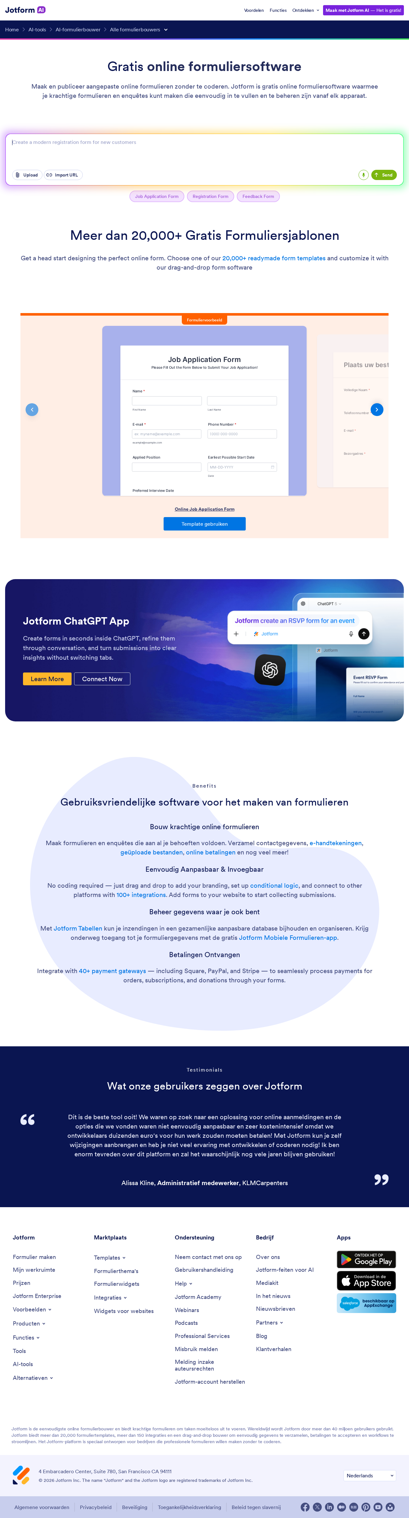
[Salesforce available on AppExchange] (366, 1303)
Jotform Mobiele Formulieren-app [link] (288, 937)
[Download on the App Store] (366, 1281)
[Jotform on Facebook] (305, 1507)
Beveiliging (134, 1507)
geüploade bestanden (151, 852)
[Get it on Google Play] (366, 1259)
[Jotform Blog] (353, 1507)
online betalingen (210, 852)
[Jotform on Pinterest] (365, 1507)
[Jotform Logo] (25, 10)
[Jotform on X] (317, 1507)
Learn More (47, 679)
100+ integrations (141, 895)
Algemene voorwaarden (41, 1507)
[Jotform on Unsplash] (390, 1507)
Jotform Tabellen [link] (78, 928)
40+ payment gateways (112, 971)
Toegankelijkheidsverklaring (189, 1507)
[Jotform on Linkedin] (329, 1507)
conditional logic (274, 885)
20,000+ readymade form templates (274, 258)
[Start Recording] (364, 175)
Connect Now (102, 679)
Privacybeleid (96, 1507)
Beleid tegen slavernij (256, 1507)
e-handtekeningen (336, 843)
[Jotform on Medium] (341, 1507)
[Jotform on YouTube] (378, 1507)
